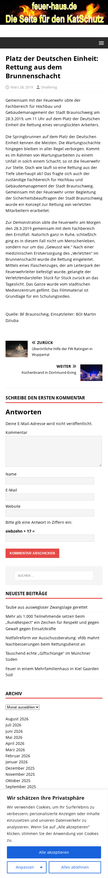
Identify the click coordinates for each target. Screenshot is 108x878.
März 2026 (15, 749)
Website (13, 506)
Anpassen (25, 867)
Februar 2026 (18, 755)
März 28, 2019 (22, 87)
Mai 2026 (14, 737)
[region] (54, 834)
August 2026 (17, 718)
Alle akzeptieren (54, 852)
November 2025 (20, 774)
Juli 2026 (13, 724)
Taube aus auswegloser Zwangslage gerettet (47, 607)
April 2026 (15, 743)
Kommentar (16, 432)
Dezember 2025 (20, 768)
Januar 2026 (17, 761)
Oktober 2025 (18, 780)
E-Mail (11, 490)
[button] (100, 43)
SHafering (49, 87)
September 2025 (21, 786)
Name (11, 474)
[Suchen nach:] (54, 575)
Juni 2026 (14, 731)
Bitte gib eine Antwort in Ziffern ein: (39, 522)
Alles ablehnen (75, 867)
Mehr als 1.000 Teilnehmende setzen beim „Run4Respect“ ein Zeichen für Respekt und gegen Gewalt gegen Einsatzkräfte (52, 622)
